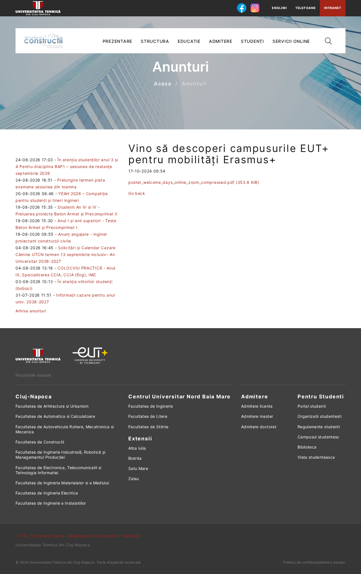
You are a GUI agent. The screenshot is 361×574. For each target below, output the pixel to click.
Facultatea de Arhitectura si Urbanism (52, 406)
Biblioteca (307, 447)
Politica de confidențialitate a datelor (314, 562)
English (279, 8)
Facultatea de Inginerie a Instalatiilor (51, 503)
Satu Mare (138, 468)
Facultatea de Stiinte (148, 426)
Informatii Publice (47, 535)
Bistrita (135, 458)
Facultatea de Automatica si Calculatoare (55, 416)
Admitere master (257, 416)
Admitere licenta (257, 406)
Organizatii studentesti (320, 416)
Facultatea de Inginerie (150, 406)
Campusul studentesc (319, 436)
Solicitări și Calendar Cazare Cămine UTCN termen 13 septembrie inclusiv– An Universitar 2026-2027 (66, 254)
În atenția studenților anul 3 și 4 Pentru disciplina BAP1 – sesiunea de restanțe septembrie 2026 (67, 166)
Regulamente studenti (319, 426)
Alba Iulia (137, 448)
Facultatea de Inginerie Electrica (47, 493)
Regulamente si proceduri (93, 535)
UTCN (21, 535)
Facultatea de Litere (147, 416)
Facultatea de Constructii (40, 442)
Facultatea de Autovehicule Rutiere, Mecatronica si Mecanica (65, 429)
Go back (136, 193)
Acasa (162, 84)
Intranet (332, 8)
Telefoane (305, 8)
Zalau (133, 478)
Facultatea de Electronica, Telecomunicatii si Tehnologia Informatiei (59, 470)
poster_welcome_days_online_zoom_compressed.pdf (193, 182)
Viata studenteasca (316, 457)
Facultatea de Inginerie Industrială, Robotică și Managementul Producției (60, 455)
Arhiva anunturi (31, 310)
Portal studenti (312, 406)
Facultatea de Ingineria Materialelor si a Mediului (62, 482)
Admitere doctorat (258, 426)
